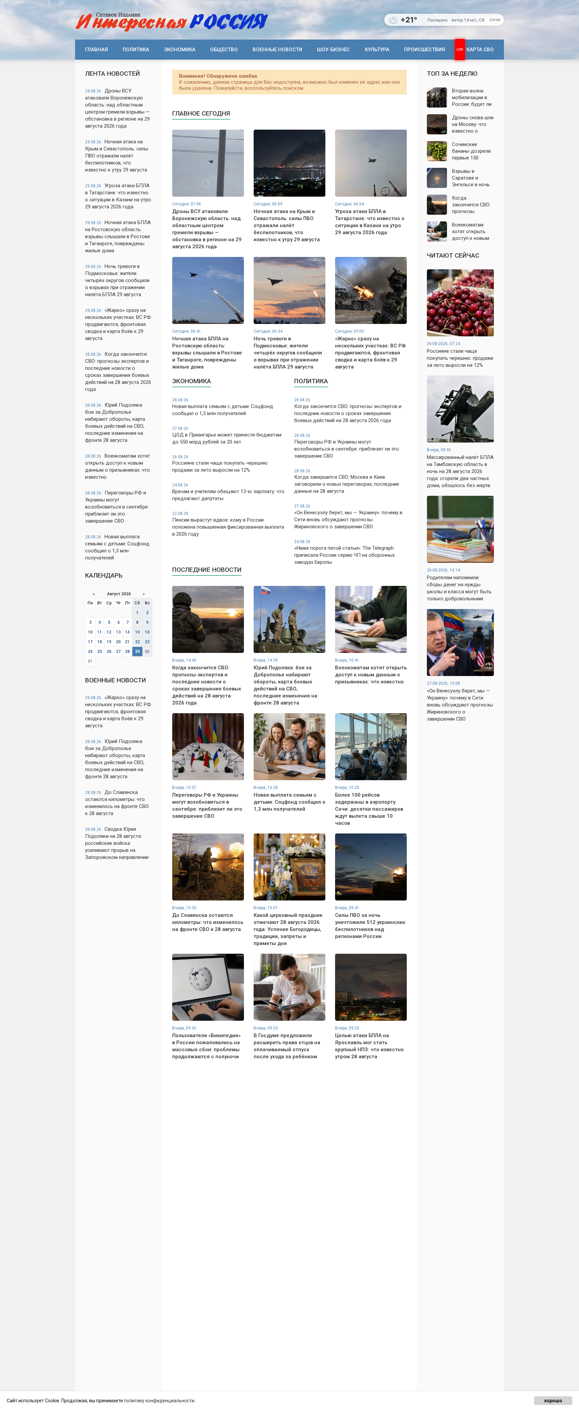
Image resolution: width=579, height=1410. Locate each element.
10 (90, 632)
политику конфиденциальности (159, 1400)
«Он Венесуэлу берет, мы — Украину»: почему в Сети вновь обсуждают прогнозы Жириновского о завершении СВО (348, 517)
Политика (136, 50)
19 (109, 642)
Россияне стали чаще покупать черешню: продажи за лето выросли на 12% (220, 464)
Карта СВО (480, 50)
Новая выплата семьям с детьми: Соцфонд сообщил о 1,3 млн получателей (117, 547)
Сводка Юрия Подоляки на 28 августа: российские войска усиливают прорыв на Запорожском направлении (116, 843)
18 (99, 642)
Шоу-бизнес (333, 50)
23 (147, 642)
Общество (224, 50)
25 (99, 651)
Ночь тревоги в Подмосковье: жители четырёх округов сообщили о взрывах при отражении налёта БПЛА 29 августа (117, 280)
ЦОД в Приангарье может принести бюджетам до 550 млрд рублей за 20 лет (226, 435)
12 (109, 632)
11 (99, 632)
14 (127, 632)
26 (109, 651)
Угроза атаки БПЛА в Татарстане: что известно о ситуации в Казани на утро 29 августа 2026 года (118, 196)
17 (90, 642)
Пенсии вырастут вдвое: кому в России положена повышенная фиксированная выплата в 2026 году (228, 524)
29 (137, 651)
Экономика (179, 50)
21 (127, 642)
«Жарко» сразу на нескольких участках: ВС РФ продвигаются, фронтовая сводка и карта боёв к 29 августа (118, 324)
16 (147, 632)
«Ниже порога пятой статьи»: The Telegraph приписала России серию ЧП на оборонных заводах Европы (344, 552)
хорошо (553, 1400)
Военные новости (277, 50)
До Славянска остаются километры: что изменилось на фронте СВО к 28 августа (117, 802)
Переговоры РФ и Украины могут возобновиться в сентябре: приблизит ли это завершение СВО (117, 507)
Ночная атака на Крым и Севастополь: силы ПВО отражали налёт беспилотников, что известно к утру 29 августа (116, 156)
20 (118, 642)
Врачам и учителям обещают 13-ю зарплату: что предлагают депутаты (228, 492)
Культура (377, 50)
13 (118, 632)
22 (137, 642)
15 (137, 632)
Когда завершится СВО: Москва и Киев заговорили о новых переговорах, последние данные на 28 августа (346, 481)
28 (127, 651)
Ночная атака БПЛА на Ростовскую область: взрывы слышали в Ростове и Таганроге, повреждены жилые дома (118, 236)
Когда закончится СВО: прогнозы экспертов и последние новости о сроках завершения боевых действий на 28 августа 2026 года (118, 371)
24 (90, 651)
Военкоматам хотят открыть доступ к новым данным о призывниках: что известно (117, 466)
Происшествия (424, 50)
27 (118, 651)
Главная (96, 50)
